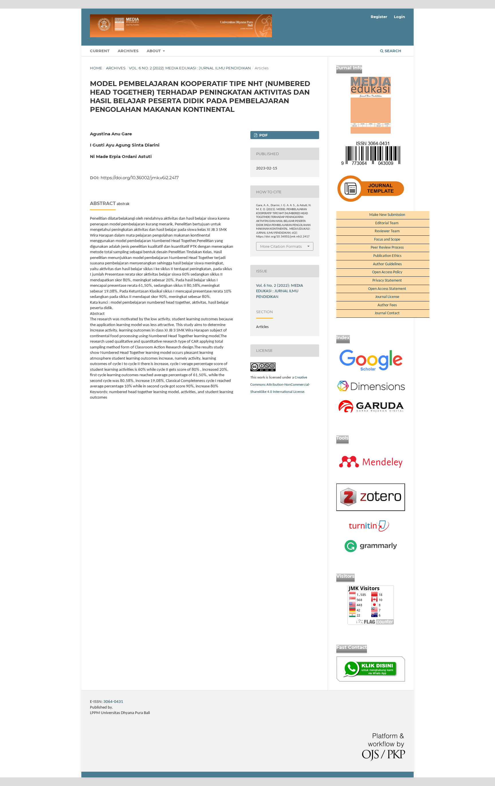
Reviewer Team (387, 231)
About (154, 50)
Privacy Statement (387, 280)
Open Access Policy (387, 272)
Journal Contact (387, 313)
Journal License (387, 297)
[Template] (370, 372)
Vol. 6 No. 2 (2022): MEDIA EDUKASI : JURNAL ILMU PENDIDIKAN (190, 68)
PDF (263, 135)
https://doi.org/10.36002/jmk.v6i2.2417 (140, 177)
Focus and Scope (387, 239)
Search (392, 50)
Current (99, 50)
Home (96, 68)
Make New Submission (387, 215)
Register (379, 16)
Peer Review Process (387, 247)
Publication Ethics (387, 256)
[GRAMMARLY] (371, 552)
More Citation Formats (281, 246)
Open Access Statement (387, 289)
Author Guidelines (387, 264)
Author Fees (387, 305)
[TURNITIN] (371, 531)
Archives (128, 50)
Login (399, 16)
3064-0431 (113, 702)
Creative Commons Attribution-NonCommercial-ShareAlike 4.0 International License (280, 385)
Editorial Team (387, 223)
